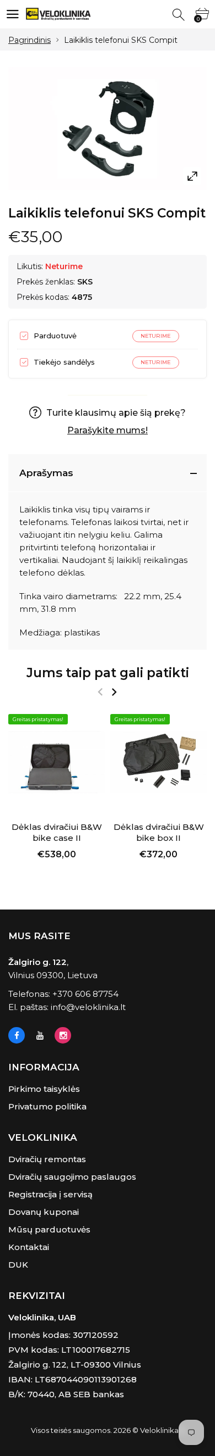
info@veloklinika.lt (88, 1007)
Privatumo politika (47, 1106)
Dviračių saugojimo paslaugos (72, 1177)
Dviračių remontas (47, 1159)
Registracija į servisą (50, 1194)
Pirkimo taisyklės (44, 1089)
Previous (100, 692)
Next (113, 692)
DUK (18, 1264)
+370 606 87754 (85, 994)
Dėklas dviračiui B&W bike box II (159, 832)
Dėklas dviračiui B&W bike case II (57, 832)
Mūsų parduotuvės (49, 1229)
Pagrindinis (29, 40)
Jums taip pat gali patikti (107, 672)
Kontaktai (28, 1247)
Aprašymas (46, 472)
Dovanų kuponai (43, 1212)
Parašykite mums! (107, 430)
